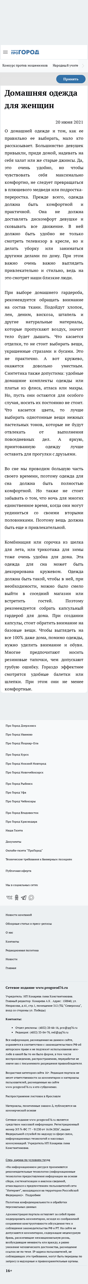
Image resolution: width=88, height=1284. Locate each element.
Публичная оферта (18, 871)
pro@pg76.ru (68, 1027)
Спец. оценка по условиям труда (28, 1160)
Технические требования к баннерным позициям (39, 859)
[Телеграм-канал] (24, 897)
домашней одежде (30, 131)
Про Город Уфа (16, 792)
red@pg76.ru (59, 1032)
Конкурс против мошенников (25, 65)
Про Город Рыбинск (19, 783)
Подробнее (33, 1195)
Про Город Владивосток (22, 813)
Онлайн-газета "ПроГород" (24, 850)
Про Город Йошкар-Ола (22, 743)
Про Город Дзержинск (21, 725)
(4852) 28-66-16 (48, 1027)
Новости (11, 959)
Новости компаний (19, 915)
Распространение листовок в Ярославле (33, 1096)
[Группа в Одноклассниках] (16, 897)
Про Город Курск (17, 754)
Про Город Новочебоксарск (24, 772)
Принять (70, 79)
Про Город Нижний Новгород (26, 763)
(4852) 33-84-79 (40, 1032)
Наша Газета (14, 830)
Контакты (12, 941)
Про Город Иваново (19, 734)
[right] (83, 65)
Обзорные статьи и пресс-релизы (29, 923)
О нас (9, 932)
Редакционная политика (22, 950)
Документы (13, 841)
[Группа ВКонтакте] (9, 897)
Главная (11, 968)
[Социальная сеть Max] (31, 897)
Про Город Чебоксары (21, 801)
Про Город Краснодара (21, 821)
